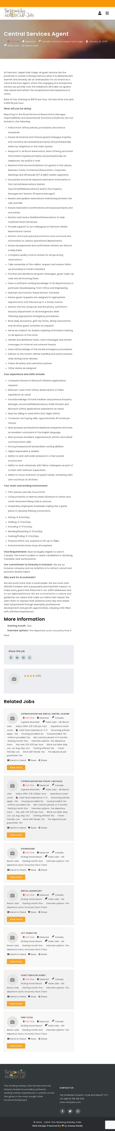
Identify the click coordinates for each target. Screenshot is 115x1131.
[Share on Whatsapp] (29, 657)
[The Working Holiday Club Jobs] (19, 13)
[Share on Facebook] (11, 657)
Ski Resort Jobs (29, 45)
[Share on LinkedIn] (17, 657)
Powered (52, 1125)
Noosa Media (75, 1125)
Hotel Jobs (13, 45)
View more (16, 767)
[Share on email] (23, 657)
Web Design (39, 1125)
